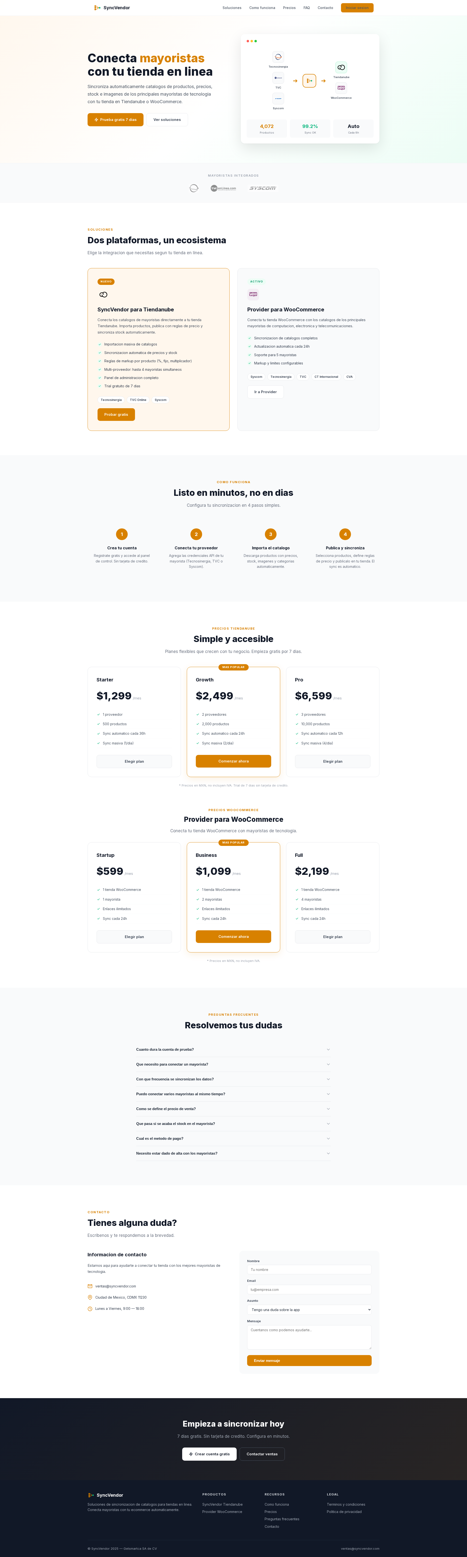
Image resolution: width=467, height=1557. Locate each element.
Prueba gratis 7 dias (118, 119)
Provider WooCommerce (222, 1512)
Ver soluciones (167, 119)
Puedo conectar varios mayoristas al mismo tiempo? (180, 1094)
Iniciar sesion (357, 8)
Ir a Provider (265, 391)
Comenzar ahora (233, 761)
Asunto (252, 1301)
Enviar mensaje (267, 1360)
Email (251, 1281)
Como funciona (262, 8)
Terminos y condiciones (346, 1504)
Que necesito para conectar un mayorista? (172, 1064)
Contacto (325, 8)
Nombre (253, 1261)
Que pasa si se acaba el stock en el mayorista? (175, 1124)
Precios (289, 8)
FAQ (307, 8)
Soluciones (232, 8)
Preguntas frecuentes (282, 1519)
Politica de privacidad (344, 1512)
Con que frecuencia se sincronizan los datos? (175, 1079)
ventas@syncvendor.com (115, 1286)
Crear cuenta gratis (212, 1454)
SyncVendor (117, 7)
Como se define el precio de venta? (166, 1109)
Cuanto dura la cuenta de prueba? (165, 1049)
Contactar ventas (262, 1454)
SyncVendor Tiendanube (222, 1504)
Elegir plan (134, 761)
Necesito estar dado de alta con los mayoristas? (176, 1153)
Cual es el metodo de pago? (159, 1138)
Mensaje (254, 1321)
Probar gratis (116, 414)
